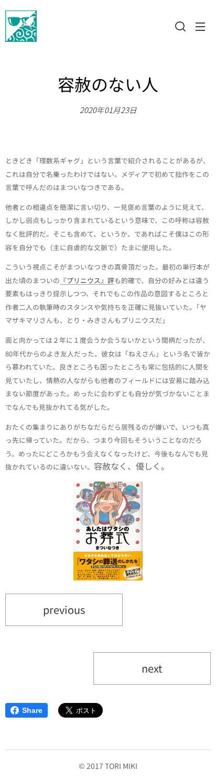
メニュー (200, 26)
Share (32, 710)
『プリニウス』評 (87, 280)
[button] (179, 26)
